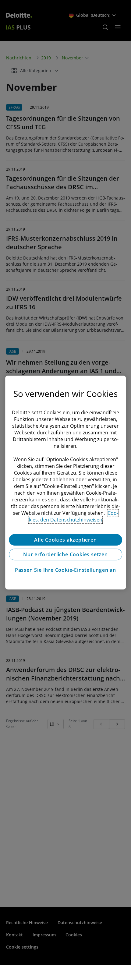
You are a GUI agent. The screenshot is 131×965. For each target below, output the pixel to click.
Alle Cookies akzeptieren (65, 539)
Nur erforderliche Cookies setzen (65, 554)
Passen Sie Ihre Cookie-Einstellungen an (65, 570)
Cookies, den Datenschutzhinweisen (74, 516)
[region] (65, 482)
